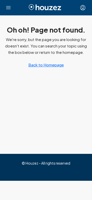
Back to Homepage (46, 64)
